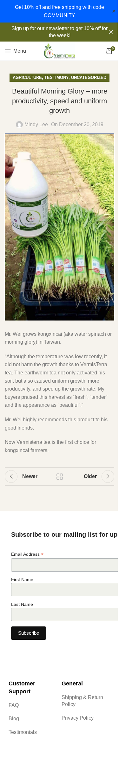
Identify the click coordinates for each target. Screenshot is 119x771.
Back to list (59, 476)
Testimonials (23, 732)
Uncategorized (88, 77)
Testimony (56, 77)
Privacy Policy (78, 718)
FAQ (14, 705)
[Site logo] (60, 50)
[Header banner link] (59, 32)
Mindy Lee (36, 124)
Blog (14, 718)
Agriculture (27, 77)
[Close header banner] (111, 32)
